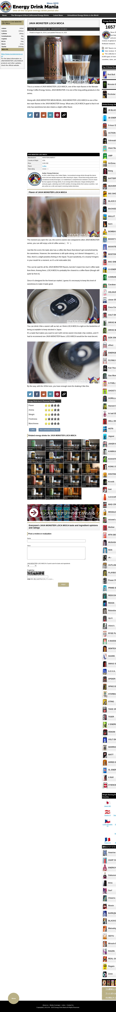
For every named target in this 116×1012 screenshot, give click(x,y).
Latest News (58, 15)
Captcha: (30, 570)
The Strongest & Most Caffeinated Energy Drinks (30, 15)
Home (4, 15)
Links (63, 1005)
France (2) (107, 843)
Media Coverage (55, 1005)
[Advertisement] (63, 136)
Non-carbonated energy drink (49, 430)
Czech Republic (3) (107, 825)
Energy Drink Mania (60, 1007)
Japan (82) (107, 806)
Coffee (44, 166)
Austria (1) (107, 815)
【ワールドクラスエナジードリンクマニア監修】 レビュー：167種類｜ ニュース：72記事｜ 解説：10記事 (69, 513)
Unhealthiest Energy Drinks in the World (82, 15)
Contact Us (70, 1005)
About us (45, 1005)
